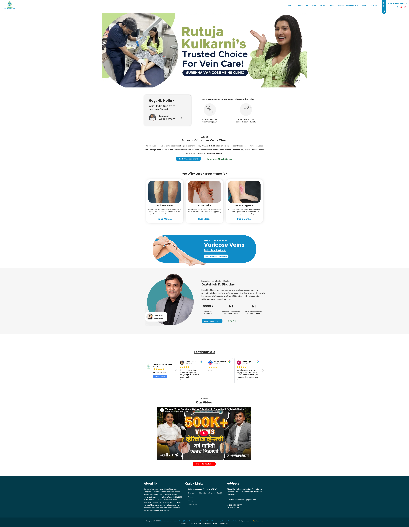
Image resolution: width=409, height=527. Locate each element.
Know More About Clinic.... (219, 159)
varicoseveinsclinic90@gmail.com (242, 500)
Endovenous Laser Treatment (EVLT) (210, 120)
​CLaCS (322, 5)
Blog (364, 5)
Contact (374, 5)
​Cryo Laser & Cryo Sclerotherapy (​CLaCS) (246, 120)
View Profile (233, 321)
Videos (190, 497)
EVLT (314, 5)
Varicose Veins (164, 205)
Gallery (190, 501)
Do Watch (204, 398)
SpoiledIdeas (258, 521)
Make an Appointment (167, 117)
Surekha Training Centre (348, 5)
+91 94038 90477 (235, 505)
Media (331, 5)
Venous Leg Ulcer (244, 205)
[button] (263, 371)
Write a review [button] (160, 376)
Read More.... (165, 219)
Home (183, 524)
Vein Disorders (302, 5)
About (289, 5)
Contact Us (192, 505)
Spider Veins (204, 205)
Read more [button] (184, 380)
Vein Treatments (204, 524)
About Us (192, 524)
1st (231, 306)
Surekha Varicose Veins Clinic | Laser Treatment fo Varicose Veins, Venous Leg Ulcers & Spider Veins (199, 521)
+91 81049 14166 (234, 508)
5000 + (208, 306)
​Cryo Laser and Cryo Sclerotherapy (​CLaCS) (205, 493)
